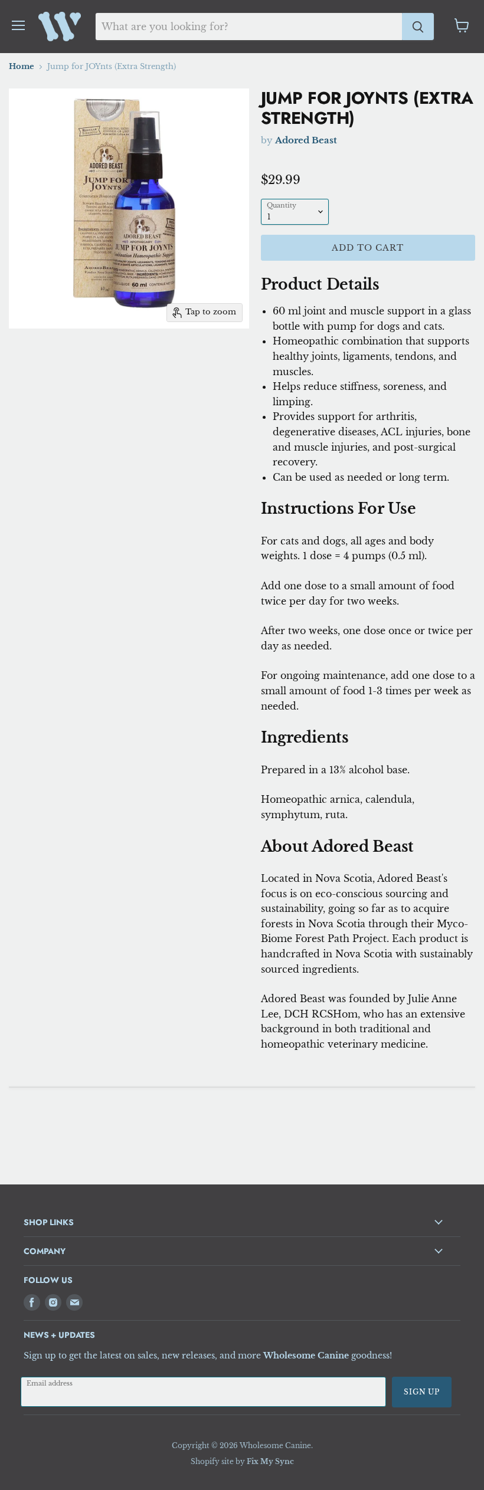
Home (21, 66)
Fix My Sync (270, 1461)
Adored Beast (306, 140)
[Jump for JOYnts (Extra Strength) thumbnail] (9, 358)
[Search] (418, 26)
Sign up (422, 1391)
